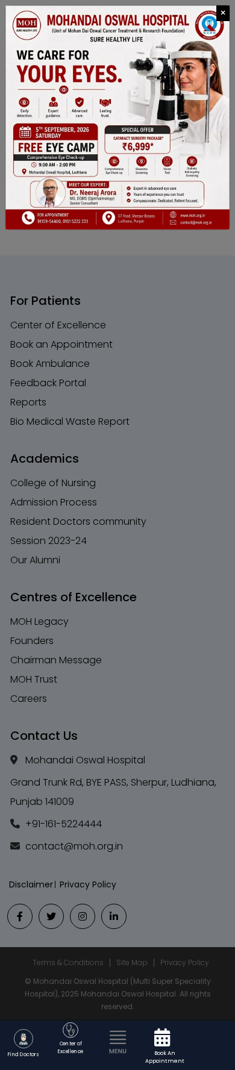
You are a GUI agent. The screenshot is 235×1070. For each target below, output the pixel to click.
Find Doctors (23, 1054)
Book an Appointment (164, 1057)
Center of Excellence (70, 1048)
